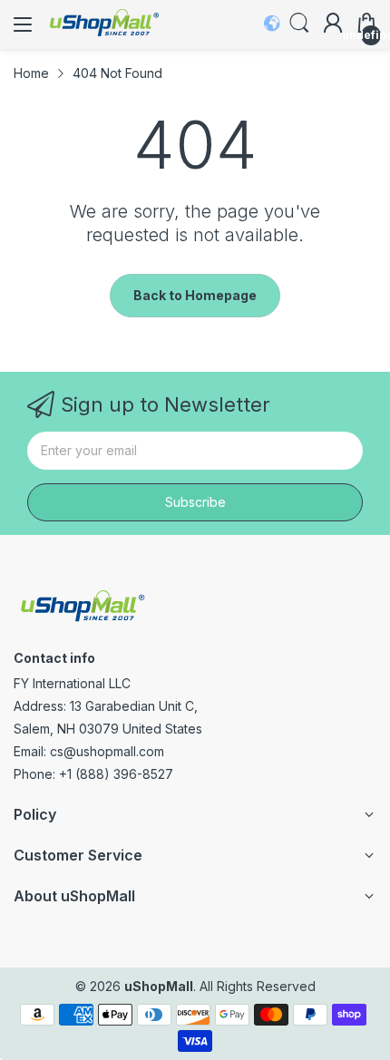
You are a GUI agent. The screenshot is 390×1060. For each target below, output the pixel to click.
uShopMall (158, 986)
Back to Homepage (195, 295)
